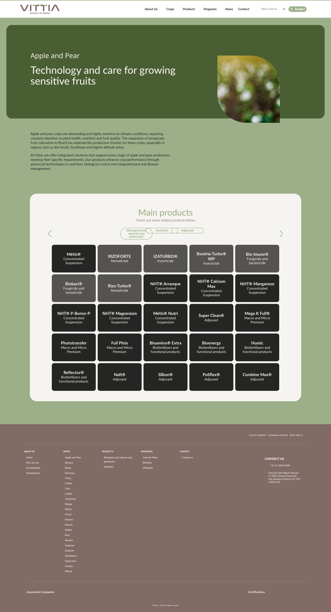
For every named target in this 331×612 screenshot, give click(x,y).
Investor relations (257, 435)
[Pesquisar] (284, 9)
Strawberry (71, 556)
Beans (68, 468)
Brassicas (70, 473)
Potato (68, 530)
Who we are (32, 463)
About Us (151, 9)
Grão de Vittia (150, 457)
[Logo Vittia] (39, 9)
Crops (170, 9)
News (229, 9)
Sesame (69, 540)
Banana (69, 463)
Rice (67, 535)
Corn (67, 488)
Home (29, 457)
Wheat (68, 571)
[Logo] (60, 592)
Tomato (69, 566)
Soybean (69, 550)
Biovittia (147, 463)
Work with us (296, 435)
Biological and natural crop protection (136, 233)
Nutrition (162, 230)
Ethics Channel (269, 9)
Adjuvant (187, 230)
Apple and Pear (73, 457)
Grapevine (70, 499)
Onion (68, 514)
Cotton (68, 494)
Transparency (33, 473)
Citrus (68, 478)
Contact (243, 9)
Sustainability (33, 468)
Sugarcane (70, 561)
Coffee (68, 483)
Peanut (68, 525)
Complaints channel (278, 435)
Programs (210, 9)
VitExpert (148, 468)
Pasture (69, 519)
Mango (68, 504)
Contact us (187, 457)
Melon (68, 509)
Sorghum (69, 545)
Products (189, 9)
